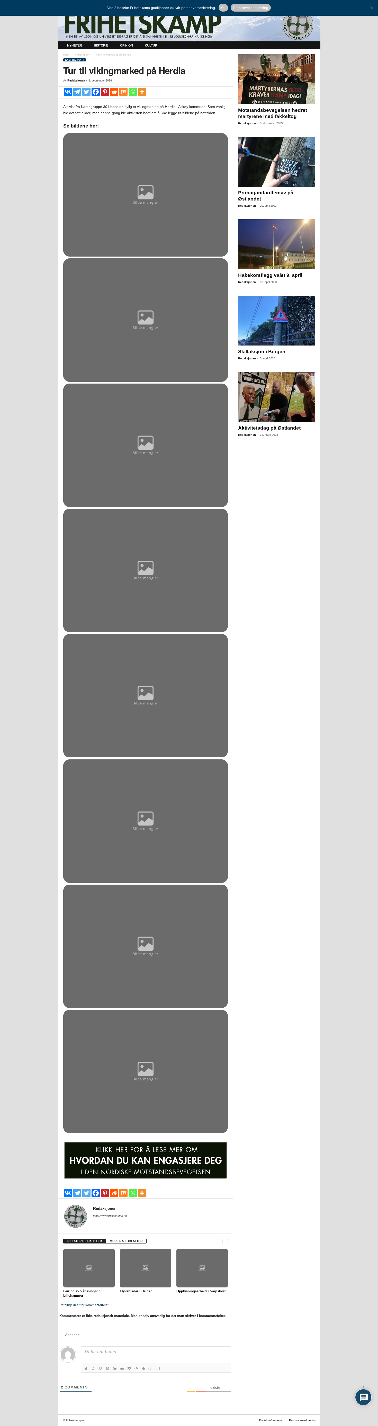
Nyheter (74, 45)
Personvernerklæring (302, 1420)
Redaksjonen (76, 80)
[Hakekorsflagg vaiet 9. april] (276, 244)
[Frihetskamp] (189, 24)
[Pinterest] (105, 92)
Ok (223, 8)
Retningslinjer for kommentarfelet (84, 1305)
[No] (371, 7)
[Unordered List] (121, 1368)
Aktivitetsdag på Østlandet (269, 428)
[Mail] (96, 1223)
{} (150, 1368)
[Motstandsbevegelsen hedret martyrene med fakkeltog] (276, 79)
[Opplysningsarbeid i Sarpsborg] (202, 1268)
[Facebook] (96, 92)
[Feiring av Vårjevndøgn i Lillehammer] (89, 1268)
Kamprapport (82, 54)
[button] (312, 45)
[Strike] (107, 1368)
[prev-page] (218, 1241)
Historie (101, 45)
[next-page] (225, 1241)
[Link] (143, 1368)
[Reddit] (114, 92)
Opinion (126, 45)
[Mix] (123, 92)
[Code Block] (136, 1368)
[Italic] (93, 1368)
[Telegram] (77, 92)
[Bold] (85, 1368)
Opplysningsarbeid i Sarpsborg (201, 1291)
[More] (142, 92)
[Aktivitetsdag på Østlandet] (276, 397)
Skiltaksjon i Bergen (261, 351)
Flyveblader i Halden (136, 1291)
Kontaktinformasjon (271, 1420)
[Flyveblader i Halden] (145, 1268)
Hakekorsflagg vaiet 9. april (270, 275)
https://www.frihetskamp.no (110, 1215)
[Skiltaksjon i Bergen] (276, 321)
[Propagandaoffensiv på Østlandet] (276, 162)
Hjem (66, 54)
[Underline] (100, 1368)
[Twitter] (86, 92)
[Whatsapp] (133, 92)
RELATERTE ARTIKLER (84, 1241)
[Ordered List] (114, 1368)
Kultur (151, 45)
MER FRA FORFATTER (126, 1241)
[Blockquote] (129, 1368)
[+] (157, 1368)
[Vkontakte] (68, 92)
